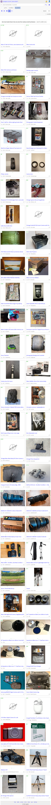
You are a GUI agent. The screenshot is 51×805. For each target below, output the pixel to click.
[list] (2, 11)
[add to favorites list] (2, 46)
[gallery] (9, 11)
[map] (12, 11)
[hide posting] (24, 46)
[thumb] (4, 11)
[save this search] (49, 5)
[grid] (7, 11)
